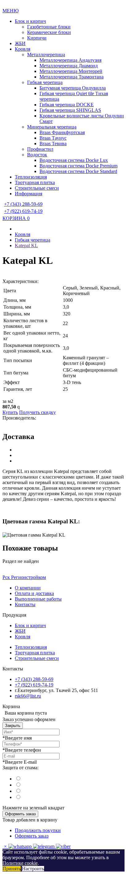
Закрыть (12, 725)
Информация (28, 193)
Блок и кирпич (30, 21)
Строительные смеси (37, 188)
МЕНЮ (10, 10)
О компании (28, 587)
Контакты (25, 604)
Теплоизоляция (31, 176)
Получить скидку (37, 412)
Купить (10, 412)
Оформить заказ (20, 814)
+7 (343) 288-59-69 (23, 204)
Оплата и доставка (34, 593)
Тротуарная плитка (35, 182)
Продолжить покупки (38, 830)
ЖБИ (20, 43)
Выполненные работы (38, 599)
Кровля (22, 49)
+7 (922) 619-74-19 (23, 211)
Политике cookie (20, 863)
